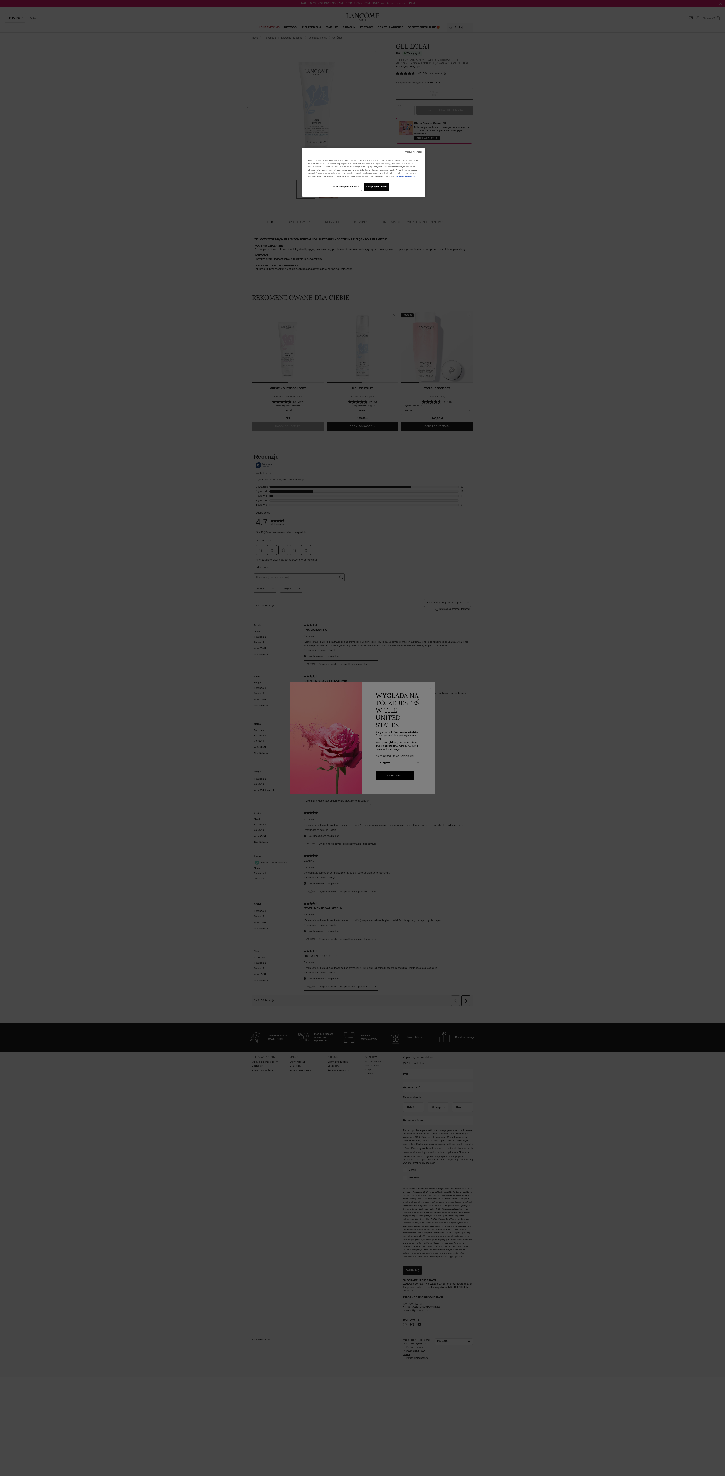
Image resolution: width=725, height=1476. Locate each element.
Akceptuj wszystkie (376, 187)
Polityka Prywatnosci (406, 176)
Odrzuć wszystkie (413, 152)
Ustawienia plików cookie (346, 187)
